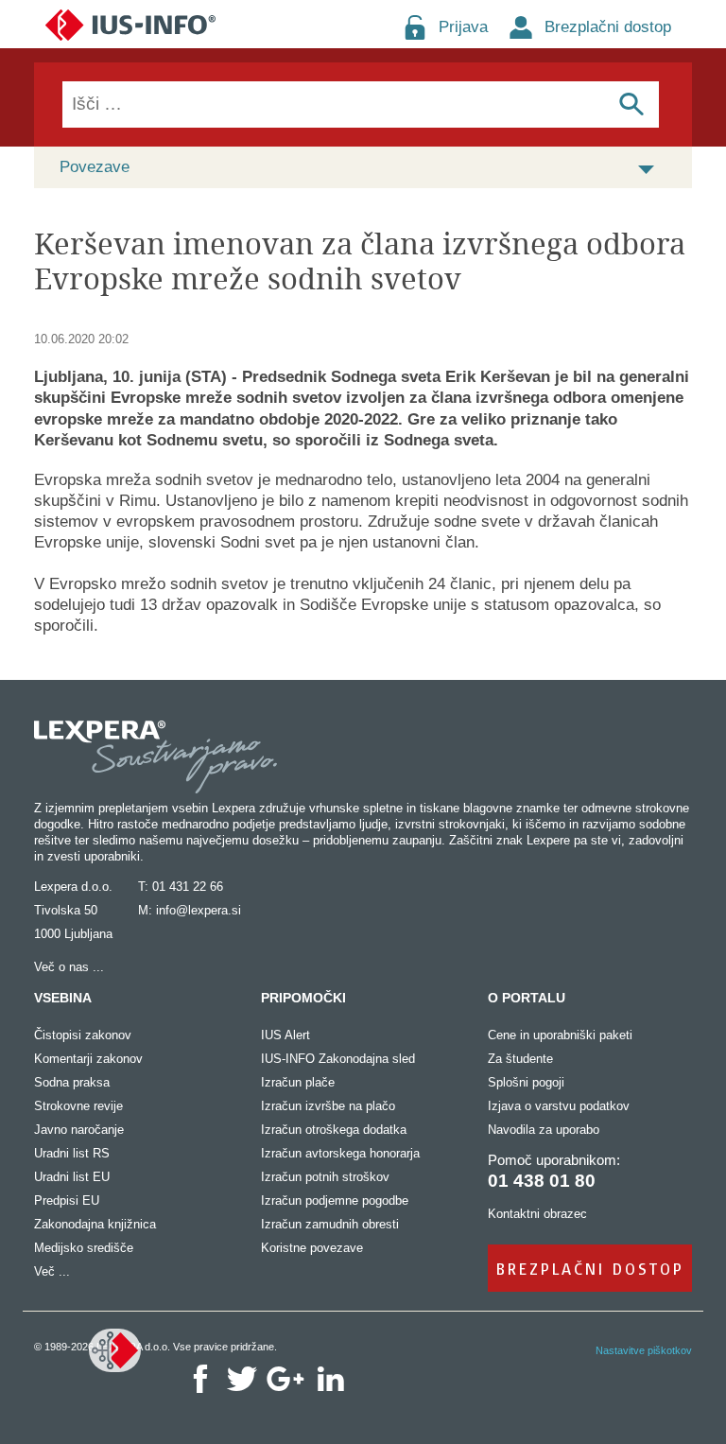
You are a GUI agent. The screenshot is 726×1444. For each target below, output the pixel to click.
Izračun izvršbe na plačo (328, 1106)
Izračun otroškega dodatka (333, 1129)
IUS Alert (285, 1035)
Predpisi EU (66, 1200)
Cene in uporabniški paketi (560, 1035)
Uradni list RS (72, 1153)
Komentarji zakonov (88, 1059)
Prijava (463, 27)
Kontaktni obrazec (537, 1214)
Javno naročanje (79, 1129)
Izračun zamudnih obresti (330, 1224)
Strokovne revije (78, 1106)
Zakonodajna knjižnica (95, 1224)
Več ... (52, 1271)
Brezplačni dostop (607, 27)
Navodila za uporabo (543, 1129)
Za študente (520, 1059)
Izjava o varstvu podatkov (559, 1106)
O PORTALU (526, 997)
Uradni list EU (72, 1177)
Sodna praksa (72, 1082)
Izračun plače (298, 1082)
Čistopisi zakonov (82, 1035)
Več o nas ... (69, 967)
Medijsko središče (83, 1248)
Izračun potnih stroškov (325, 1177)
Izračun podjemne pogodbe (334, 1200)
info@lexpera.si (198, 910)
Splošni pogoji (526, 1082)
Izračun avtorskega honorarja (340, 1153)
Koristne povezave (312, 1248)
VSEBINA (63, 997)
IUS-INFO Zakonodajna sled (338, 1059)
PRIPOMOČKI (303, 997)
